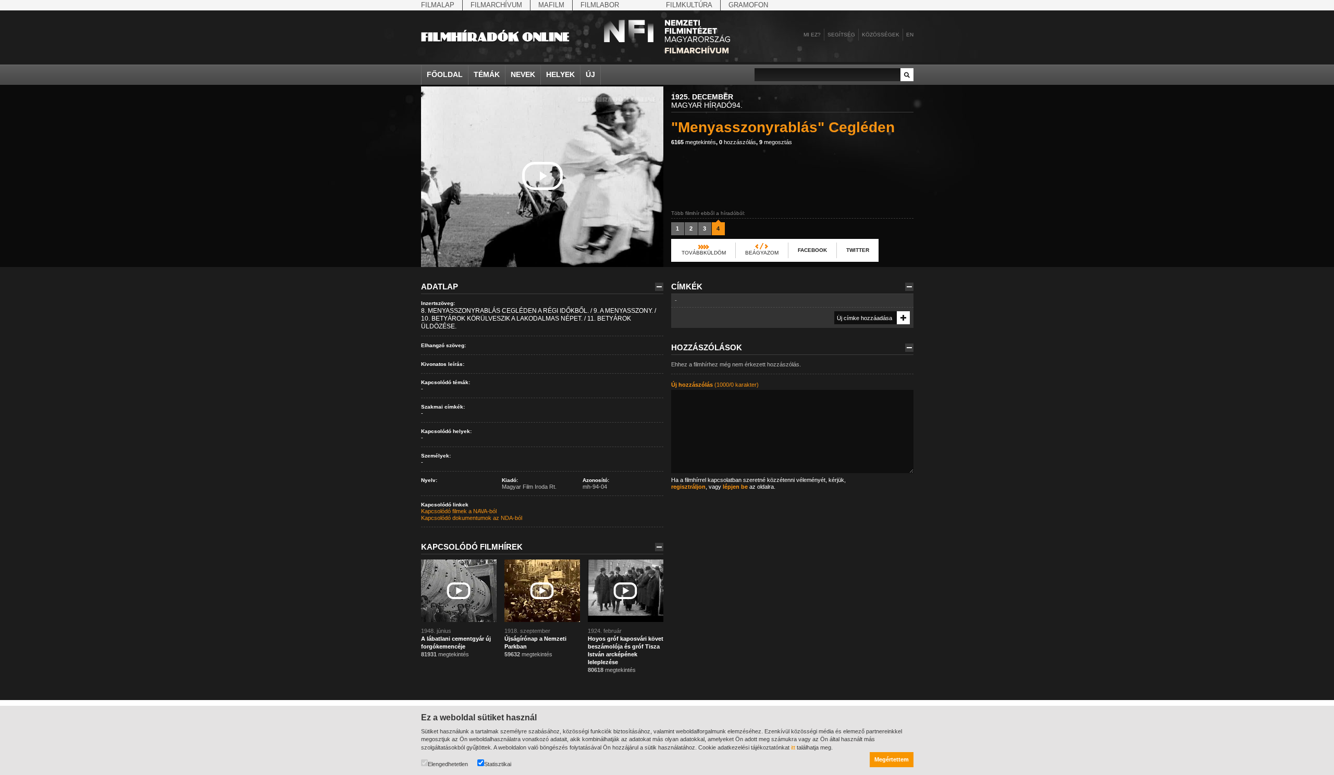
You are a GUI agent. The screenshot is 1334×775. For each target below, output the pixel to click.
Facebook (812, 250)
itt (793, 747)
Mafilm (551, 5)
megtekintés (693, 142)
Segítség (841, 34)
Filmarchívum (496, 5)
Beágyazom (762, 253)
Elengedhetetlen (448, 764)
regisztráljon (688, 487)
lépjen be (735, 487)
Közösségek (880, 34)
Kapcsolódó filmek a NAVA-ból (459, 511)
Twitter (857, 250)
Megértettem (891, 759)
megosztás (775, 142)
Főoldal (445, 74)
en (909, 34)
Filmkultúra (689, 5)
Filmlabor (599, 5)
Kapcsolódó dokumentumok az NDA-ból (471, 518)
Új (590, 74)
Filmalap (437, 5)
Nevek (523, 74)
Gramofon (748, 5)
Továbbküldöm (704, 253)
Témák (487, 74)
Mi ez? (812, 34)
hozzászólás (737, 142)
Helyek (560, 74)
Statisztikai (497, 764)
